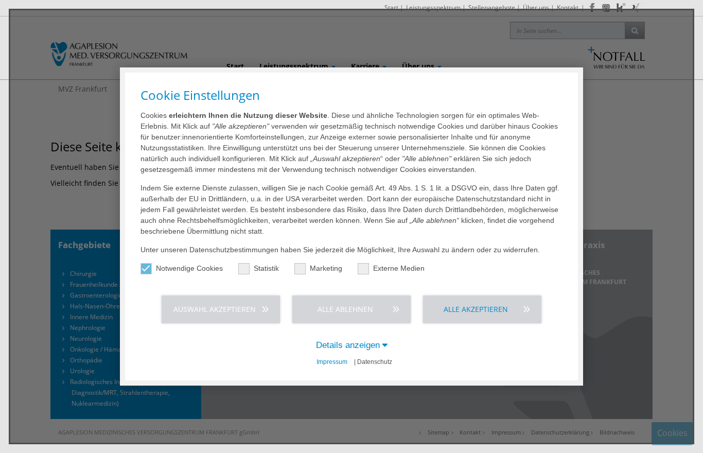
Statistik (266, 268)
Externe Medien (399, 268)
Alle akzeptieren (476, 309)
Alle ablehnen (345, 309)
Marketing (326, 268)
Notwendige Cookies (189, 268)
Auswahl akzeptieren (214, 309)
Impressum (332, 361)
